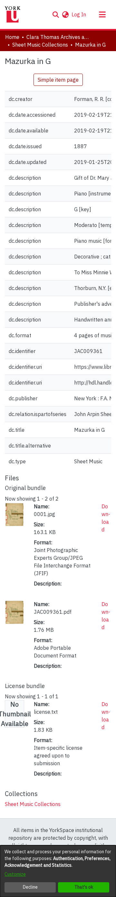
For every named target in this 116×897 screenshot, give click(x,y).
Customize (15, 874)
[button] (56, 14)
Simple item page (58, 80)
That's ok (83, 887)
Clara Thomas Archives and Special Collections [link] (58, 37)
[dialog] (58, 871)
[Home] (12, 14)
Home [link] (12, 37)
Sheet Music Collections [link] (40, 44)
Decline (30, 887)
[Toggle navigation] (102, 14)
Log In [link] (79, 14)
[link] (33, 804)
